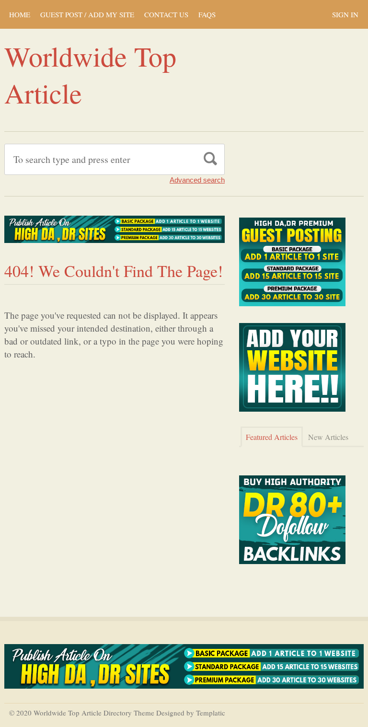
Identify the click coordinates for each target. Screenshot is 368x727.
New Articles (328, 437)
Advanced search (197, 180)
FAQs (207, 14)
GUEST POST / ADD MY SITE (87, 14)
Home (19, 14)
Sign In (345, 14)
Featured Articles (272, 437)
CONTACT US (166, 14)
